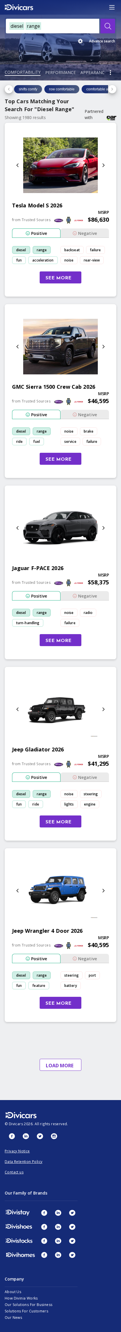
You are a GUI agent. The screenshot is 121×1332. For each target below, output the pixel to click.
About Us (13, 1291)
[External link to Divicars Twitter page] (40, 1136)
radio (88, 612)
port (92, 975)
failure (95, 249)
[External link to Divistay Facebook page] (44, 1213)
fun (19, 260)
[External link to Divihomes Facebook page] (44, 1255)
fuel (36, 441)
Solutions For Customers (26, 1311)
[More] (110, 72)
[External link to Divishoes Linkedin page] (58, 1227)
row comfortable (62, 89)
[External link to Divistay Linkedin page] (58, 1213)
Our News (13, 1317)
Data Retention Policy (23, 1161)
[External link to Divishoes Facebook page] (44, 1227)
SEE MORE (58, 278)
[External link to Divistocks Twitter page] (72, 1241)
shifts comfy (28, 89)
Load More (59, 1065)
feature (38, 985)
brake (89, 431)
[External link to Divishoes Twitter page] (72, 1227)
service (70, 441)
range (42, 249)
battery (70, 985)
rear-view (92, 260)
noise (69, 260)
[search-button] (107, 26)
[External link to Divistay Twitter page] (72, 1213)
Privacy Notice (17, 1151)
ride (19, 441)
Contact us (14, 1172)
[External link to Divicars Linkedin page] (26, 1136)
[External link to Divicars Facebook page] (12, 1136)
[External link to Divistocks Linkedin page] (58, 1241)
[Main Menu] (111, 7)
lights (69, 804)
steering (91, 793)
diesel (21, 249)
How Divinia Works (21, 1298)
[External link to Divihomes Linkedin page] (58, 1255)
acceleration (42, 260)
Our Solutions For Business (28, 1304)
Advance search (102, 41)
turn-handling (27, 622)
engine (90, 804)
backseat (72, 249)
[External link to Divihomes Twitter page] (72, 1255)
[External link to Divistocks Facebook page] (44, 1241)
